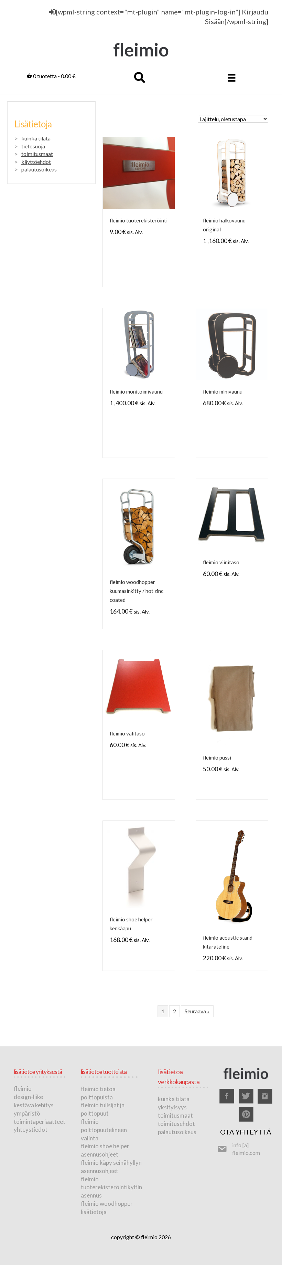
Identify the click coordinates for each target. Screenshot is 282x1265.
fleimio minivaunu (222, 391)
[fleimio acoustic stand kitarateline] (232, 872)
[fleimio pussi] (232, 697)
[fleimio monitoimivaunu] (139, 343)
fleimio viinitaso (221, 562)
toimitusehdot (176, 1123)
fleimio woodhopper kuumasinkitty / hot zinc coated (136, 591)
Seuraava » (197, 1011)
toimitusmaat (37, 153)
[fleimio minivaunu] (232, 343)
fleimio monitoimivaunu (136, 391)
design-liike (28, 1096)
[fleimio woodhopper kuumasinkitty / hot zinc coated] (139, 524)
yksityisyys (172, 1107)
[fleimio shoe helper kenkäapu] (139, 863)
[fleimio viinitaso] (232, 514)
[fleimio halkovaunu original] (232, 172)
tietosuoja (33, 146)
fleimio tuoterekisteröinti (138, 220)
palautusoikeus (39, 169)
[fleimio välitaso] (139, 685)
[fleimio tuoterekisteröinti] (139, 172)
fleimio (23, 1088)
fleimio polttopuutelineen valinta (104, 1130)
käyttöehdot (36, 161)
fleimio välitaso (127, 733)
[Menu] (231, 77)
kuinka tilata (36, 138)
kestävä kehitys (34, 1105)
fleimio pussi (217, 757)
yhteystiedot (30, 1129)
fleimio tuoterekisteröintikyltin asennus (111, 1187)
